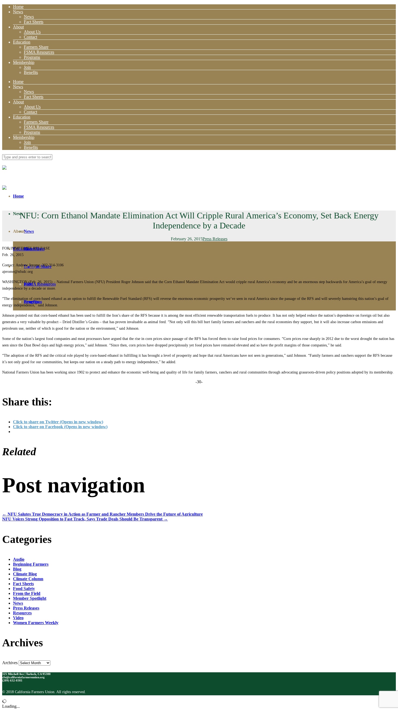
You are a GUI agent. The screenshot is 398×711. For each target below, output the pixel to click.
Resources (22, 613)
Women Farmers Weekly (35, 622)
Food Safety (24, 588)
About (18, 27)
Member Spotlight (29, 598)
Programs (32, 57)
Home (18, 6)
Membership (23, 62)
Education (21, 42)
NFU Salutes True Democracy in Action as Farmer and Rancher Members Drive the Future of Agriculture (102, 514)
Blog (17, 569)
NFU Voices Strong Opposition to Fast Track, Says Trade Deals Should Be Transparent (85, 519)
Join (27, 67)
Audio (18, 559)
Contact (30, 37)
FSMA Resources (39, 52)
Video (18, 617)
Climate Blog (25, 574)
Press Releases (215, 239)
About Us (32, 32)
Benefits (31, 72)
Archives (10, 662)
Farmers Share (36, 47)
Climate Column (28, 578)
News (18, 11)
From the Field (26, 593)
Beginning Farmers (30, 564)
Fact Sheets (33, 21)
